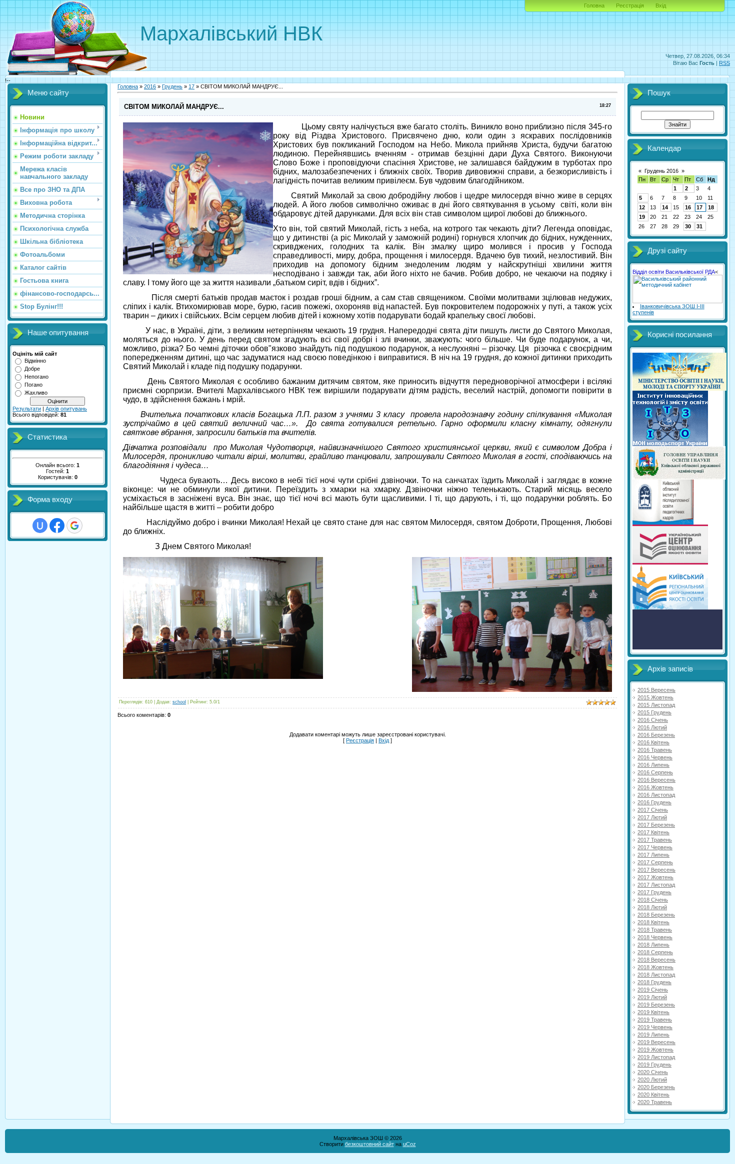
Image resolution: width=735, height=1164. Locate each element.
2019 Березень (656, 1005)
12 (642, 207)
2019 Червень (655, 1027)
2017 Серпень (655, 862)
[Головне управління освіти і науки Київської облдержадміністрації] (679, 478)
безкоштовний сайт (369, 1144)
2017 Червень (655, 847)
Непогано (36, 377)
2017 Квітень (654, 832)
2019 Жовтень (656, 1050)
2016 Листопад (656, 795)
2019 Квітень (654, 1012)
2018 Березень (656, 915)
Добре (32, 369)
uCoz (409, 1144)
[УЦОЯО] (670, 563)
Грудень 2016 (661, 171)
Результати (26, 409)
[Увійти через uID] (40, 525)
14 (665, 207)
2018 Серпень (655, 952)
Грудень (172, 86)
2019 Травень (655, 1020)
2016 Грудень (655, 802)
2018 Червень (655, 937)
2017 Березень (656, 825)
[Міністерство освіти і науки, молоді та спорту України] (679, 389)
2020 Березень (656, 1087)
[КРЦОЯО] (670, 607)
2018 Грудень (655, 982)
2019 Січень (653, 990)
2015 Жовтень (656, 697)
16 (688, 207)
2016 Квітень (654, 742)
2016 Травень (655, 750)
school (179, 701)
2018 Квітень (654, 922)
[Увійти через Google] (74, 526)
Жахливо (36, 393)
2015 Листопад (656, 705)
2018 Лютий (652, 907)
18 (711, 207)
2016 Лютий (652, 727)
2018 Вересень (657, 960)
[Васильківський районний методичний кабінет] (677, 301)
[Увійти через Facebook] (57, 525)
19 (642, 217)
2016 (150, 86)
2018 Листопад (656, 975)
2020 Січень (653, 1072)
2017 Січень (653, 810)
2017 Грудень (655, 892)
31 (699, 226)
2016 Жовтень (656, 787)
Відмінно (35, 361)
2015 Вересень (657, 690)
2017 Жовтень (656, 877)
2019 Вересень (657, 1042)
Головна (594, 5)
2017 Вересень (657, 870)
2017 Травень (655, 840)
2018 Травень (655, 930)
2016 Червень (655, 757)
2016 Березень (656, 735)
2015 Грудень (655, 712)
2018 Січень (653, 900)
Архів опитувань (66, 409)
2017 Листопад (656, 885)
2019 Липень (654, 1035)
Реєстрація (630, 5)
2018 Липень (654, 945)
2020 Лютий (652, 1080)
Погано (33, 385)
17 (191, 86)
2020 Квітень (654, 1095)
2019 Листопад (656, 1057)
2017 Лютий (652, 817)
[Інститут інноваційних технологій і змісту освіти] (670, 444)
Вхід (661, 5)
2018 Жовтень (656, 967)
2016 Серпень (655, 772)
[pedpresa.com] (677, 647)
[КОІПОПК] (663, 523)
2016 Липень (654, 765)
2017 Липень (654, 855)
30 (688, 226)
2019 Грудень (655, 1065)
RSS (724, 63)
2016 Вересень (657, 780)
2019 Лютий (652, 997)
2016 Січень (653, 720)
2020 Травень (655, 1102)
